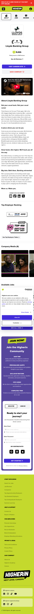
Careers (6, 566)
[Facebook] (14, 196)
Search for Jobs (8, 483)
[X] (23, 196)
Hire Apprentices (9, 526)
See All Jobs (16, 328)
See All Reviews (16, 59)
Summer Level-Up (9, 503)
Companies (7, 490)
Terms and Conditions (10, 544)
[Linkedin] (19, 196)
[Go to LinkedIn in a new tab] (4, 593)
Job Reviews (8, 486)
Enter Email (7, 426)
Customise (16, 323)
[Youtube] (10, 196)
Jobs (16, 18)
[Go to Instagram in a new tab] (8, 593)
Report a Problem (9, 514)
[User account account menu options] (31, 9)
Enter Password (9, 436)
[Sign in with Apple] (23, 452)
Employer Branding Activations (13, 536)
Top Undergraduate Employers (13, 499)
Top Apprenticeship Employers (13, 493)
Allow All (17, 317)
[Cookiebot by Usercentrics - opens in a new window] (25, 290)
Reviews (26, 18)
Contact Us (7, 511)
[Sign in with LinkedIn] (17, 452)
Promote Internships (10, 523)
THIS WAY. (7, 4)
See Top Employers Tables (10, 237)
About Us (7, 559)
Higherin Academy (9, 563)
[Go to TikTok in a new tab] (11, 593)
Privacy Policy (8, 548)
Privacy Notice (23, 466)
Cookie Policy (8, 551)
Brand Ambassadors (10, 533)
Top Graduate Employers (11, 496)
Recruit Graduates (9, 529)
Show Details (25, 312)
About (6, 18)
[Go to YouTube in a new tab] (15, 593)
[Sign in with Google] (11, 452)
